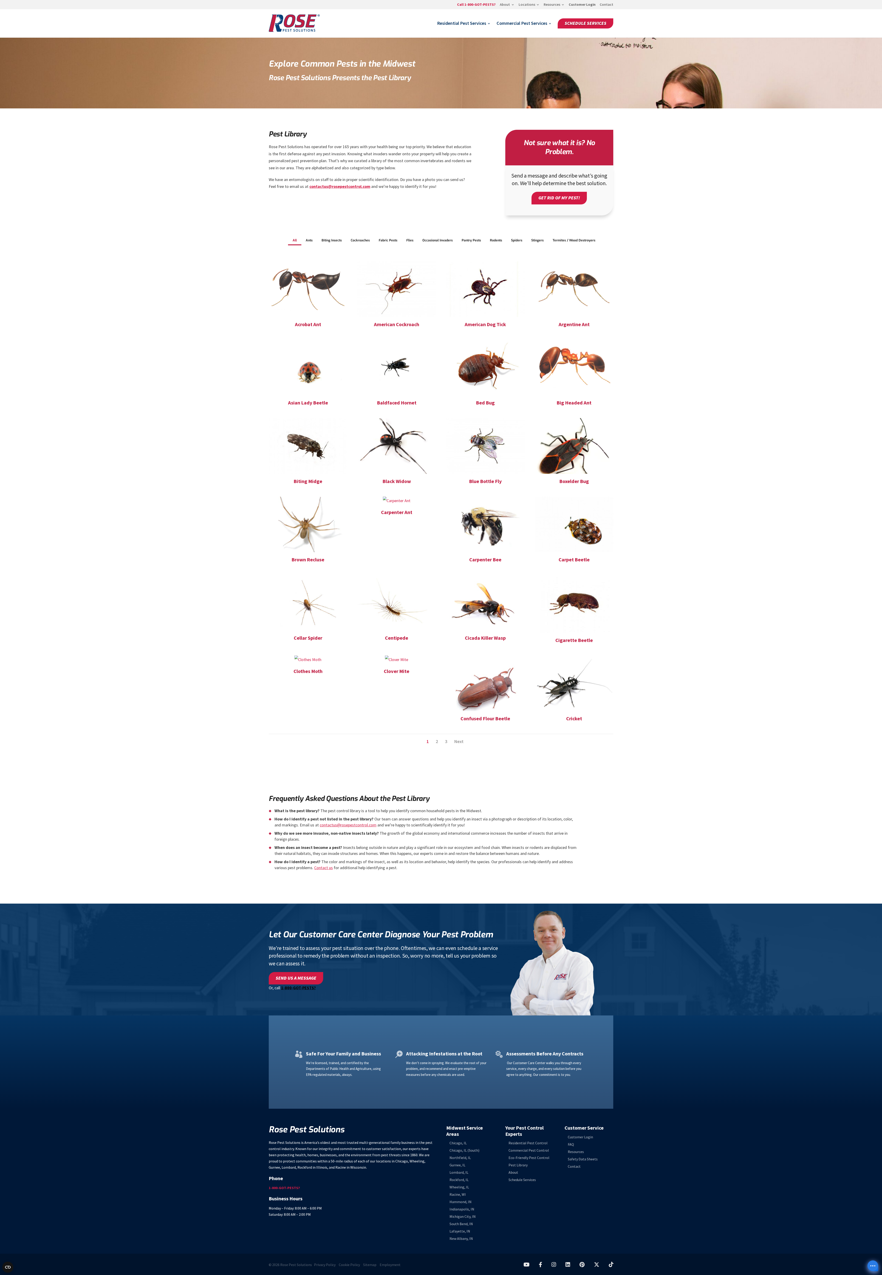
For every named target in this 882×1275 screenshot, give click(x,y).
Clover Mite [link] (396, 671)
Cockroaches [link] (360, 240)
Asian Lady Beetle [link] (308, 402)
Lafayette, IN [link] (459, 1231)
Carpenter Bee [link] (485, 559)
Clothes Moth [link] (308, 671)
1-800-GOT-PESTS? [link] (298, 988)
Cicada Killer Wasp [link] (485, 637)
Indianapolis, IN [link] (461, 1209)
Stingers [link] (537, 240)
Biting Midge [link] (308, 481)
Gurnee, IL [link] (457, 1165)
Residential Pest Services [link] (461, 24)
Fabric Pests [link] (388, 240)
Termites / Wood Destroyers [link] (574, 240)
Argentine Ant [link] (574, 324)
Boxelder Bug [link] (574, 481)
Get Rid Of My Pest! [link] (559, 198)
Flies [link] (409, 240)
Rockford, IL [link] (459, 1179)
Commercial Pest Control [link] (529, 1150)
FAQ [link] (571, 1144)
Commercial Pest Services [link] (522, 24)
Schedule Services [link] (585, 23)
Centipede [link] (396, 637)
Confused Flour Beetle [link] (485, 718)
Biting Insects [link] (332, 240)
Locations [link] (527, 5)
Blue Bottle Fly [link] (485, 481)
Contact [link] (606, 5)
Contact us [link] (323, 868)
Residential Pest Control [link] (528, 1143)
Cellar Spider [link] (308, 637)
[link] (476, 6)
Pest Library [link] (518, 1165)
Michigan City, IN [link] (462, 1216)
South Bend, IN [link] (461, 1223)
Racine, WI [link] (457, 1194)
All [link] (295, 240)
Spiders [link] (516, 240)
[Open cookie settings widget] (7, 1267)
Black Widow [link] (396, 481)
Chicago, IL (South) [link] (464, 1150)
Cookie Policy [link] (349, 1264)
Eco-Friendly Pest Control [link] (529, 1157)
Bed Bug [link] (485, 402)
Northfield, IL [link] (460, 1157)
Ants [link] (309, 240)
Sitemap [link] (369, 1264)
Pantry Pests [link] (471, 240)
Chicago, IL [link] (458, 1143)
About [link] (505, 5)
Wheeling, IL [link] (459, 1187)
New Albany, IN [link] (461, 1238)
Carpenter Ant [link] (396, 512)
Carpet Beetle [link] (574, 559)
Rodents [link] (496, 240)
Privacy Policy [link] (325, 1264)
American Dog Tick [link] (485, 324)
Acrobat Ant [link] (308, 324)
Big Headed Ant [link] (574, 402)
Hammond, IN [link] (460, 1201)
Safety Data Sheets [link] (583, 1159)
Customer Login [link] (582, 5)
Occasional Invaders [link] (437, 240)
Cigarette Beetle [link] (574, 640)
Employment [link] (390, 1264)
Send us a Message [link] (296, 978)
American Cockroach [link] (396, 324)
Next (459, 741)
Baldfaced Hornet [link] (396, 402)
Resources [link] (552, 5)
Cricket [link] (574, 718)
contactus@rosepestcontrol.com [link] (339, 186)
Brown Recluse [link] (307, 559)
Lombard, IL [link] (458, 1172)
